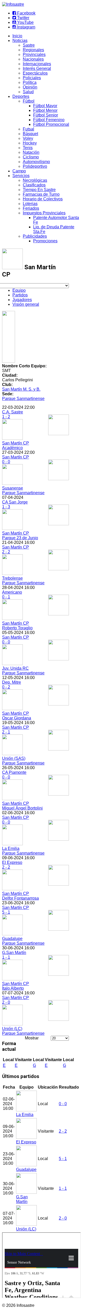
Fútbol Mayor (45, 106)
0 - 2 (6, 687)
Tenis (28, 147)
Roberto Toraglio (17, 628)
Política (30, 82)
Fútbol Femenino (48, 120)
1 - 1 (6, 957)
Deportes (20, 96)
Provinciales (34, 54)
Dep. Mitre (11, 682)
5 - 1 (6, 912)
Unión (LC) (12, 1028)
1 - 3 (6, 507)
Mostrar (32, 1038)
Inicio (17, 36)
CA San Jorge (15, 502)
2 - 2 (6, 552)
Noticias (19, 40)
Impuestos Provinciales (44, 213)
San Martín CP (15, 443)
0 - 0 (6, 462)
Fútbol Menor (45, 110)
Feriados (31, 208)
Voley (28, 138)
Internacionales (37, 64)
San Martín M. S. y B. (21, 389)
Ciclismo (31, 157)
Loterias (30, 203)
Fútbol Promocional (51, 124)
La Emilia (10, 848)
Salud (28, 92)
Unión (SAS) (13, 758)
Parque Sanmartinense (23, 398)
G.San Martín (14, 952)
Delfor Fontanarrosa (20, 898)
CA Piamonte (14, 772)
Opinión (30, 87)
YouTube (25, 22)
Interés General (37, 68)
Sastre (29, 45)
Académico (12, 448)
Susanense (12, 488)
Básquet (30, 134)
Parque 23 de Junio (20, 538)
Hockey (30, 143)
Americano (12, 592)
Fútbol (28, 101)
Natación (31, 152)
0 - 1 (6, 597)
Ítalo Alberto (13, 988)
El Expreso (12, 862)
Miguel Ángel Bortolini (22, 808)
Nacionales (33, 59)
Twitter (22, 18)
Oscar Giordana (16, 718)
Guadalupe (12, 938)
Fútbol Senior (45, 115)
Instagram (25, 27)
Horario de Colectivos (43, 199)
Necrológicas (35, 180)
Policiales (32, 78)
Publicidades (35, 236)
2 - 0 (6, 1002)
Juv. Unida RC (15, 668)
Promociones (45, 241)
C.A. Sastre (12, 412)
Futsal (28, 129)
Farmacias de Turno (41, 194)
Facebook (25, 13)
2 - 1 (6, 732)
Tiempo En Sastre (39, 189)
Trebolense (12, 578)
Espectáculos (35, 73)
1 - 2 (6, 416)
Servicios (21, 175)
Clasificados (34, 185)
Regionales (33, 50)
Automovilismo (36, 161)
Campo (19, 171)
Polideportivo (35, 166)
